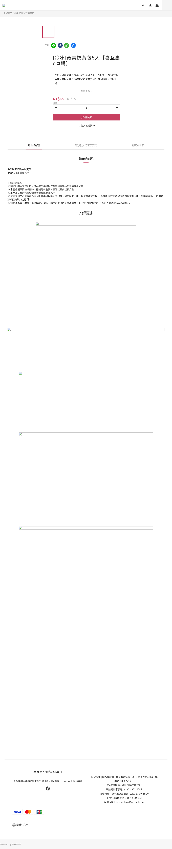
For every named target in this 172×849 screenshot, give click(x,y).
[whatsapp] (66, 45)
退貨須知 (95, 776)
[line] (53, 45)
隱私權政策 (108, 776)
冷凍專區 (29, 13)
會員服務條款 (123, 776)
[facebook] (60, 45)
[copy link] (73, 45)
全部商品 (7, 13)
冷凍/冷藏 (19, 13)
